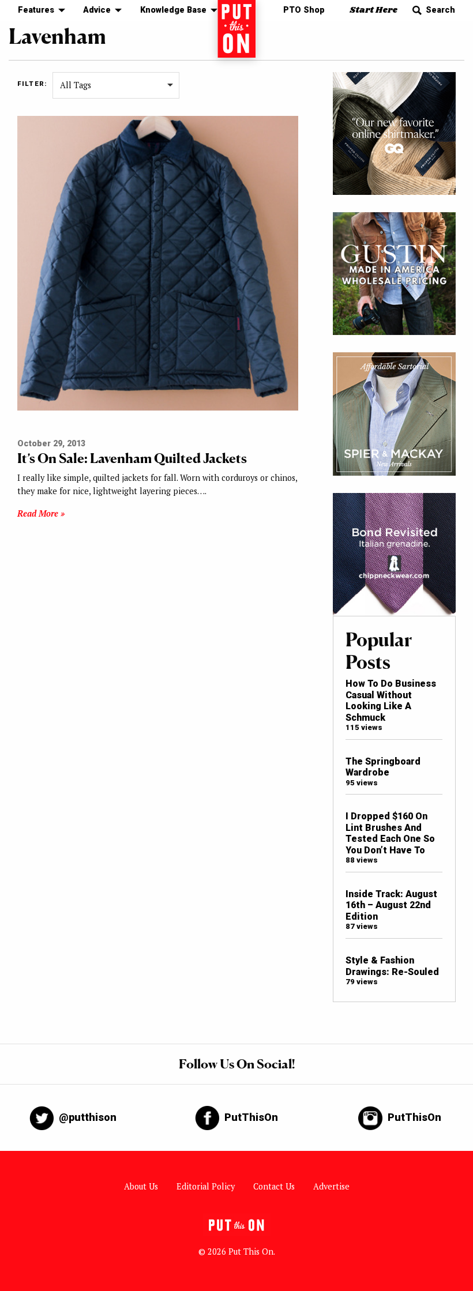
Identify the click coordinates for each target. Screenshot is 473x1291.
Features (36, 10)
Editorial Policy (206, 1186)
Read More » (41, 513)
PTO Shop (304, 10)
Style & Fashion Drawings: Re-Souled (392, 966)
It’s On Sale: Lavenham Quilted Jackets (132, 458)
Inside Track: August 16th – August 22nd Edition (391, 905)
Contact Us (274, 1186)
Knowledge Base (173, 10)
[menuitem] (38, 10)
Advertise (331, 1186)
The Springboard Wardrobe (383, 767)
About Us (141, 1186)
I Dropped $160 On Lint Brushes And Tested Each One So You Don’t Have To (390, 833)
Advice (97, 10)
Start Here (373, 10)
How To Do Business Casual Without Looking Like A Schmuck (391, 700)
